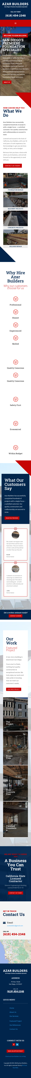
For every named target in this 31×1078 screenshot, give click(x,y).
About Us (7, 82)
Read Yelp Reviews (12, 518)
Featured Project (13, 689)
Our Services (14, 1016)
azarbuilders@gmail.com (15, 926)
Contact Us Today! (12, 166)
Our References (15, 1025)
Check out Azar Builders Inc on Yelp (15, 1056)
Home (12, 1008)
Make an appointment (15, 1051)
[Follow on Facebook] (13, 1044)
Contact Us (14, 1029)
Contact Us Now (15, 616)
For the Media (16, 1070)
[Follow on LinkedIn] (17, 1044)
